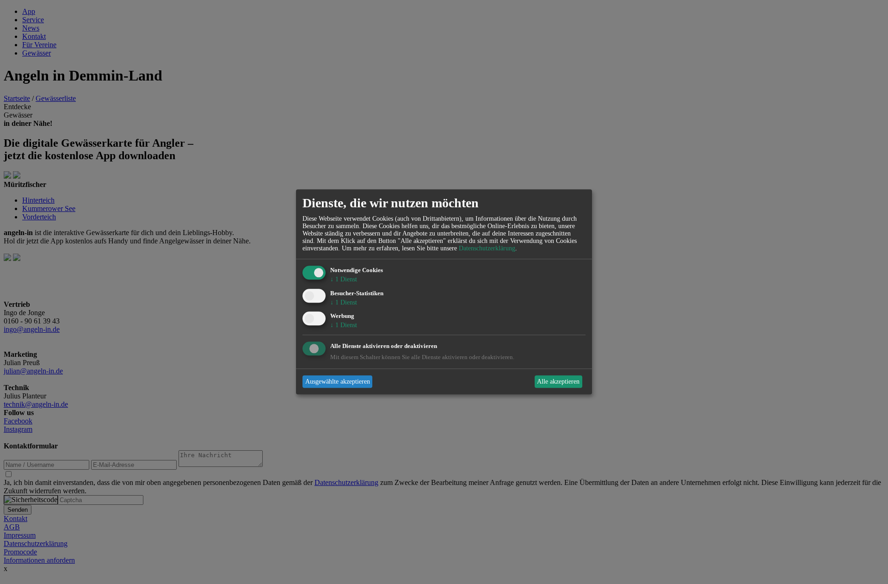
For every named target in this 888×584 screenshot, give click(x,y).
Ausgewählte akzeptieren (337, 381)
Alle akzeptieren (558, 381)
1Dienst (343, 279)
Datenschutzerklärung (487, 248)
